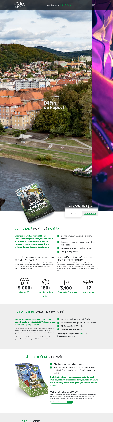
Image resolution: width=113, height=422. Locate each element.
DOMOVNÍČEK (90, 214)
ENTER (73, 214)
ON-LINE (81, 206)
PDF (92, 206)
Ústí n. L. (68, 5)
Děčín (61, 5)
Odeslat (70, 402)
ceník (82, 333)
